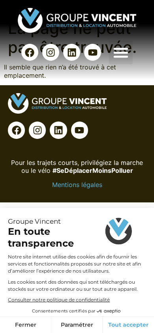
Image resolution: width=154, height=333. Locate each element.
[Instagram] (50, 52)
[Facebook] (29, 52)
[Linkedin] (71, 52)
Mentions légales (77, 185)
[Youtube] (92, 52)
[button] (121, 52)
